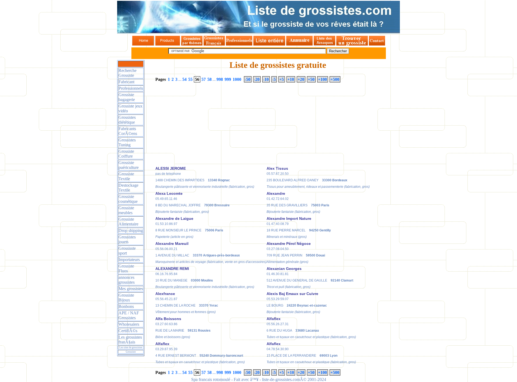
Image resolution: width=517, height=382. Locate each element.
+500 (334, 79)
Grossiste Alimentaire (128, 221)
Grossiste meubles (126, 210)
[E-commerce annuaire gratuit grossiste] (299, 44)
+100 (322, 79)
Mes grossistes (130, 288)
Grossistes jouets (127, 239)
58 (209, 79)
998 (219, 79)
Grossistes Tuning (127, 142)
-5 (274, 79)
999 (228, 79)
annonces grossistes (126, 279)
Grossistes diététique (127, 119)
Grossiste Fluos (126, 268)
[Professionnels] (239, 44)
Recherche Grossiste (127, 73)
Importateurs (129, 259)
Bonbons (126, 306)
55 (190, 79)
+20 (301, 79)
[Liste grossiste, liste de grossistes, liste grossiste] (258, 32)
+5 (281, 79)
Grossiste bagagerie (126, 97)
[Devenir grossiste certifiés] (352, 44)
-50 (247, 79)
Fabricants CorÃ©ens (127, 131)
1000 (237, 79)
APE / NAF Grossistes (128, 315)
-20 (257, 79)
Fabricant (126, 81)
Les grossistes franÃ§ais (130, 339)
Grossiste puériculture (128, 165)
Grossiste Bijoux (126, 297)
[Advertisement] (200, 126)
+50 (311, 79)
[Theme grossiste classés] (191, 44)
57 (203, 79)
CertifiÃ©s (127, 330)
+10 (290, 79)
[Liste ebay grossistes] (269, 44)
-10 (266, 79)
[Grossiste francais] (214, 44)
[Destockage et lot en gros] (167, 44)
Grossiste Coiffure (126, 153)
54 (184, 79)
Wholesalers (128, 324)
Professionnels (130, 88)
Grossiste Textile (126, 176)
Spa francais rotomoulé (210, 379)
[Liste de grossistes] (143, 44)
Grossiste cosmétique (128, 199)
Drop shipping (130, 230)
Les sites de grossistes (130, 347)
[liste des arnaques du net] (324, 44)
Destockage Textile (128, 187)
